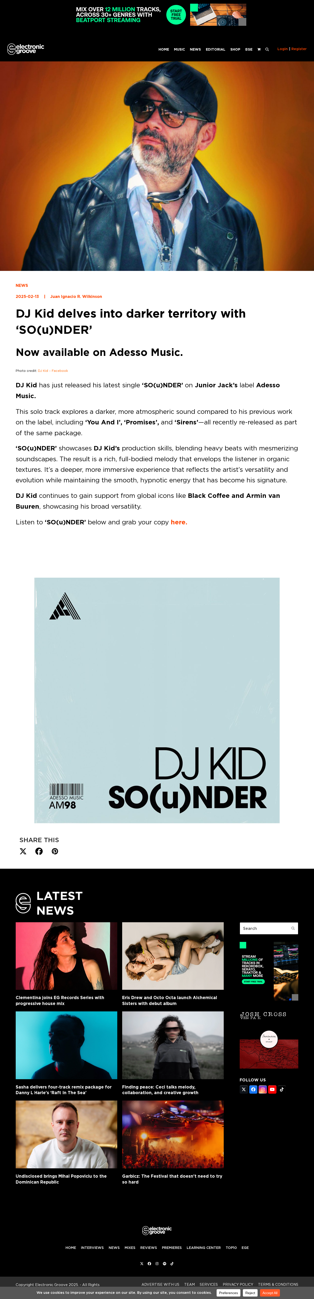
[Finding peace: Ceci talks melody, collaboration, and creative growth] (173, 1045)
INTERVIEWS (92, 1247)
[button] (267, 49)
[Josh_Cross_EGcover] (269, 1067)
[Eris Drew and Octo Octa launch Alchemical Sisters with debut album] (173, 956)
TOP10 (231, 1247)
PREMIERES (172, 1247)
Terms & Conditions (278, 1284)
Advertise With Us (160, 1284)
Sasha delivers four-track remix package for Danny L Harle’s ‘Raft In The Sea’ (64, 1090)
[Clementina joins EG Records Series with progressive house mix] (66, 956)
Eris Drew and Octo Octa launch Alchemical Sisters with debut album (169, 1000)
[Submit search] (293, 928)
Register (299, 49)
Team (189, 1284)
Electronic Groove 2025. (57, 1284)
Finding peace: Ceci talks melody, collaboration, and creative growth (160, 1090)
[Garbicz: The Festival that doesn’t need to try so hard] (173, 1134)
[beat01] (269, 999)
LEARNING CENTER (204, 1247)
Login (282, 49)
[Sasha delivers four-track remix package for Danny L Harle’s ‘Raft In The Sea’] (66, 1045)
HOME (70, 1247)
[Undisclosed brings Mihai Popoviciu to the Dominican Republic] (66, 1134)
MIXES (130, 1247)
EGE (245, 1247)
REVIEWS (148, 1247)
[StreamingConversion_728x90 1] (157, 24)
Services (209, 1284)
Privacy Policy (238, 1284)
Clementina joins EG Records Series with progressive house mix (60, 1000)
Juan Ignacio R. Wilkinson (76, 296)
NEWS (22, 285)
